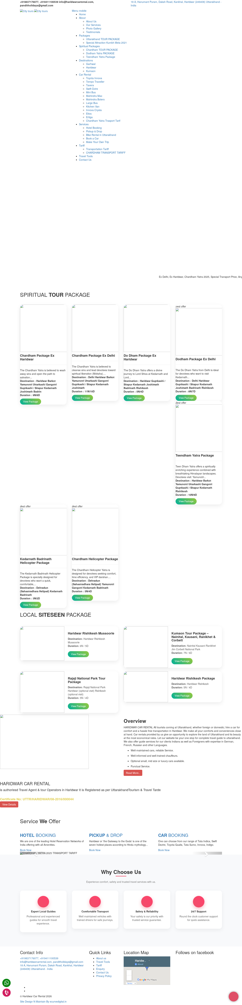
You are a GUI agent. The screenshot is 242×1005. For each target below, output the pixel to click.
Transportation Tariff (97, 149)
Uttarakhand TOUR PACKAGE (103, 39)
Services (84, 124)
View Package (30, 401)
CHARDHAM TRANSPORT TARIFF (106, 152)
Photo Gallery (93, 28)
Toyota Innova (94, 78)
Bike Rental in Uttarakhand (101, 135)
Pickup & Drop (94, 131)
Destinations (86, 60)
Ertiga (89, 117)
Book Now (25, 850)
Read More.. (133, 773)
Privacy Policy (104, 976)
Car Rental (85, 74)
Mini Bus (91, 92)
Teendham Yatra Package (100, 57)
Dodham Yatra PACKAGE (100, 53)
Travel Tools (86, 156)
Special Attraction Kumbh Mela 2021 (106, 42)
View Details (9, 804)
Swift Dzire (92, 88)
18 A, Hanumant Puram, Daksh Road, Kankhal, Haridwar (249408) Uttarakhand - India (52, 967)
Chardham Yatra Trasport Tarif (103, 120)
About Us (91, 21)
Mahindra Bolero (95, 99)
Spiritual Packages (89, 46)
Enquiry (100, 969)
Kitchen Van (92, 106)
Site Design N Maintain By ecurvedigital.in (43, 1001)
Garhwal (90, 64)
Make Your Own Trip (97, 142)
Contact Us (85, 159)
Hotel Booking (94, 127)
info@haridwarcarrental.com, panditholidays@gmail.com (51, 961)
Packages (84, 35)
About (82, 18)
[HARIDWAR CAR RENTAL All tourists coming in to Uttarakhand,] (26, 10)
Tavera (90, 85)
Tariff (82, 145)
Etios (89, 113)
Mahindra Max (94, 96)
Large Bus (92, 103)
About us (101, 958)
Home (82, 14)
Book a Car (92, 138)
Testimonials (93, 32)
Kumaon (90, 71)
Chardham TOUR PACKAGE (102, 49)
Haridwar (91, 67)
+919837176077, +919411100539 (39, 958)
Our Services (93, 25)
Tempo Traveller (95, 81)
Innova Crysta (94, 110)
